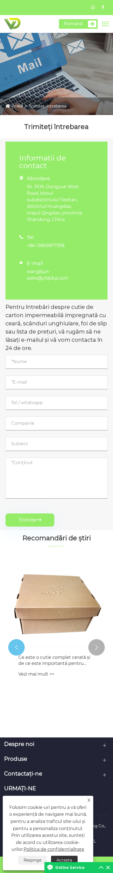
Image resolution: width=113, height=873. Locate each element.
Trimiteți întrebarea (47, 106)
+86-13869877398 (45, 245)
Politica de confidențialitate (54, 849)
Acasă (17, 106)
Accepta (64, 860)
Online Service (69, 867)
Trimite (30, 520)
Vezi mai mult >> (36, 674)
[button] (16, 647)
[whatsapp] (93, 7)
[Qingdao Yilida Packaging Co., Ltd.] (12, 23)
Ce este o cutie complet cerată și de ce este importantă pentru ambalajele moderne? (54, 661)
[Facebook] (103, 7)
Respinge (32, 860)
